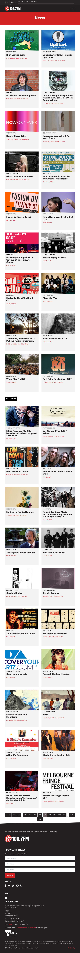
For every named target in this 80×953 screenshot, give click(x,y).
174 (30, 815)
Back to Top (71, 948)
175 (35, 815)
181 (64, 815)
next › (72, 815)
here (10, 924)
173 (25, 815)
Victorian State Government (26, 927)
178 (50, 815)
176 (40, 815)
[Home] (13, 8)
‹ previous (16, 815)
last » (40, 819)
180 (59, 815)
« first (8, 815)
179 (54, 815)
